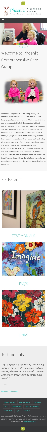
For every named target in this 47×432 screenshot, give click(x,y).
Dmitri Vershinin (29, 421)
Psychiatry (37, 402)
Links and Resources (31, 406)
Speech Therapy (24, 402)
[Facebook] (23, 3)
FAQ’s (6, 406)
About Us (27, 411)
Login (18, 411)
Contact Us (8, 411)
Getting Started (10, 402)
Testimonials (16, 406)
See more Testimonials (9, 391)
